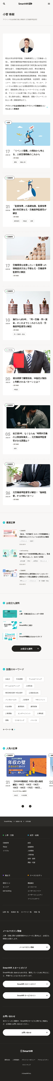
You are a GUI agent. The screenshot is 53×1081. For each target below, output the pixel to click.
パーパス (34, 720)
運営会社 (7, 1060)
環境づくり (6, 883)
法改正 (32, 541)
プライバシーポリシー (28, 1060)
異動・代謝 (31, 862)
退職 (15, 162)
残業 (31, 221)
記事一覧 (6, 912)
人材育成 (35, 561)
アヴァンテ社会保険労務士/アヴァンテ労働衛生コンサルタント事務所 (25, 107)
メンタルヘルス (11, 699)
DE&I (28, 561)
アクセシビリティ (43, 1060)
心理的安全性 (33, 693)
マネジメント (43, 561)
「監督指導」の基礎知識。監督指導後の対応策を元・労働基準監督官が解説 (29, 209)
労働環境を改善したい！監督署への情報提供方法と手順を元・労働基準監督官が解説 (29, 268)
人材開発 (31, 850)
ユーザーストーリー (34, 891)
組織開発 (31, 847)
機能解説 (31, 883)
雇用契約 (21, 706)
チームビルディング (12, 686)
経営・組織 (34, 835)
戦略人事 (23, 162)
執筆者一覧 (19, 821)
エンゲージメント (24, 713)
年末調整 (19, 679)
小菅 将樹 (28, 821)
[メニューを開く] (48, 3)
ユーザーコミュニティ (35, 895)
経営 (8, 122)
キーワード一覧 (8, 729)
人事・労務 (9, 835)
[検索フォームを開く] (4, 3)
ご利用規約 (15, 1060)
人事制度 (40, 713)
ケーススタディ (36, 875)
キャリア (6, 887)
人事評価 (31, 854)
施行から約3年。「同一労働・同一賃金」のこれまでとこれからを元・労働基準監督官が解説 (30, 323)
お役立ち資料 (26, 648)
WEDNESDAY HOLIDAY (14, 693)
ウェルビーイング (35, 679)
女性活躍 (22, 561)
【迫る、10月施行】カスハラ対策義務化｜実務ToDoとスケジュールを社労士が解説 (34, 535)
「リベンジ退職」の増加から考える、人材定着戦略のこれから (28, 152)
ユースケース (32, 887)
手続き (5, 847)
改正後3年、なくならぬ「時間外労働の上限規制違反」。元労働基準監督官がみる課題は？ (30, 437)
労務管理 (10, 178)
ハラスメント (23, 541)
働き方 (7, 875)
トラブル (10, 350)
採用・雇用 (31, 858)
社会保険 (8, 706)
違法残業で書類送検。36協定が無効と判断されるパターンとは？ (29, 380)
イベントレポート (34, 899)
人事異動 (8, 713)
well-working (24, 550)
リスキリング (19, 720)
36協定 (25, 221)
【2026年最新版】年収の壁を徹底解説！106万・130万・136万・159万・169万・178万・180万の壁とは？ (28, 784)
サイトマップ (26, 1065)
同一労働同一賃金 (19, 334)
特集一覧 (37, 912)
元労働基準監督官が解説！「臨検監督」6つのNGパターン (29, 494)
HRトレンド (23, 581)
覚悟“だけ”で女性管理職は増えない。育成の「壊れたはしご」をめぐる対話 (34, 555)
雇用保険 (34, 706)
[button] (22, 806)
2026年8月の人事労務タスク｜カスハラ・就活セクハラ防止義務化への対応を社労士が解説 (34, 575)
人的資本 (26, 699)
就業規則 (16, 221)
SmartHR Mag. (8, 821)
